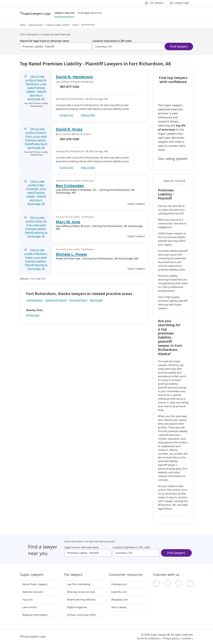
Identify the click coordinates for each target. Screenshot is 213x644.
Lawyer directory (35, 24)
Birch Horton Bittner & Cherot (73, 134)
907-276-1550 (69, 139)
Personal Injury (78, 300)
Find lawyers (179, 46)
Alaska (75, 24)
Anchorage (32, 315)
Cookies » (187, 638)
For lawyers (73, 574)
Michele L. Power (71, 254)
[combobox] (56, 46)
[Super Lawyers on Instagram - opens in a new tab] (168, 583)
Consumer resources (126, 574)
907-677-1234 (69, 87)
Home (22, 24)
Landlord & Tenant (56, 300)
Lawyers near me (64, 13)
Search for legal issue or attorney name (44, 41)
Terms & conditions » (149, 638)
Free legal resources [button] (90, 13)
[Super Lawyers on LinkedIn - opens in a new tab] (190, 583)
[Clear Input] (88, 46)
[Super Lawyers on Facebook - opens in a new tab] (156, 583)
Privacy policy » (172, 638)
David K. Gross (69, 129)
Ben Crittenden (70, 185)
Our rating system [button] (172, 158)
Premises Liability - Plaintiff (57, 24)
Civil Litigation (34, 300)
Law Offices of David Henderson (75, 81)
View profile (88, 115)
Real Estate (96, 300)
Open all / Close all (174, 181)
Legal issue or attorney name (81, 547)
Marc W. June (68, 221)
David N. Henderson (74, 76)
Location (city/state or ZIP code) (112, 41)
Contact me (66, 115)
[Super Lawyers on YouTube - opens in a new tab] (179, 583)
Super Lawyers (32, 574)
